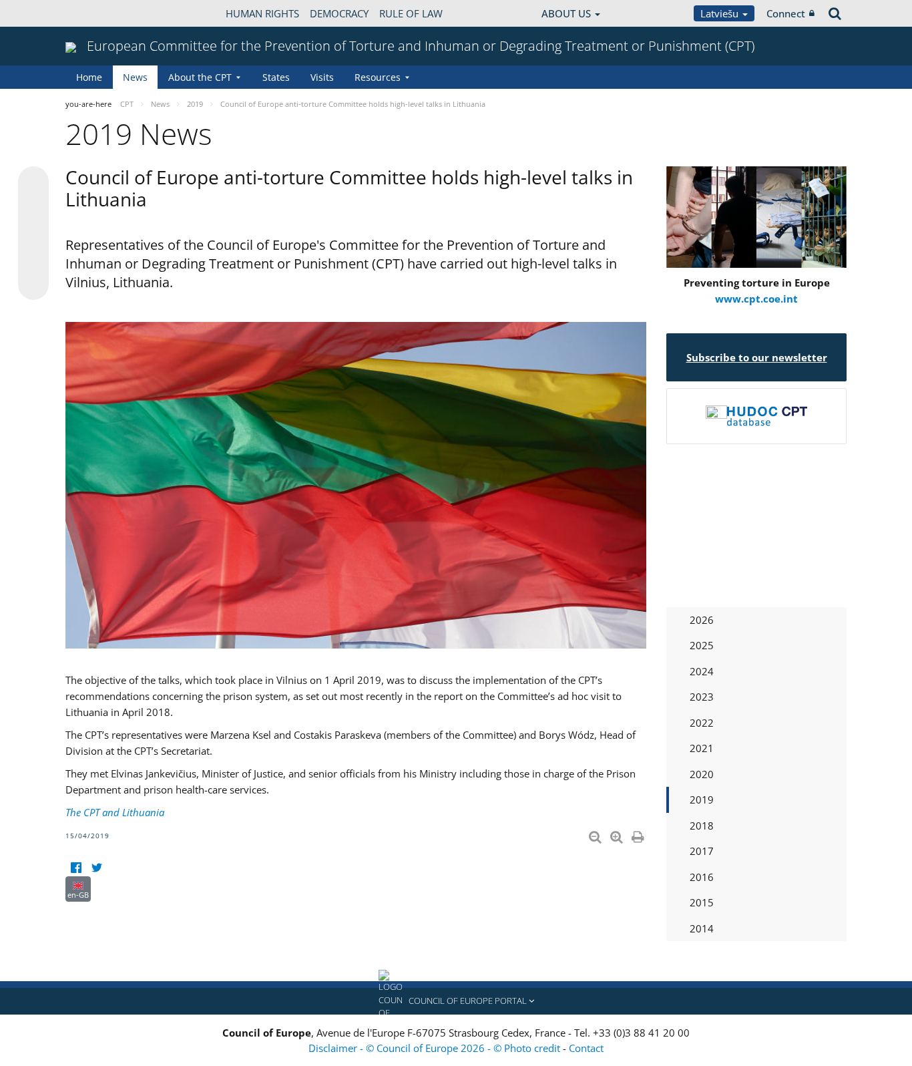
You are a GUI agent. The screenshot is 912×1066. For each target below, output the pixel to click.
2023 (702, 696)
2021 (702, 748)
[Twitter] (96, 868)
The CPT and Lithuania (114, 812)
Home (89, 77)
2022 (702, 722)
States (276, 77)
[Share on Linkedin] (33, 259)
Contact (586, 1048)
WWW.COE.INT (98, 13)
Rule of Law (411, 13)
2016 (702, 877)
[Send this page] (33, 285)
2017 (702, 851)
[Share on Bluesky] (33, 183)
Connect (785, 13)
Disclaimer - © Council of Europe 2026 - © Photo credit (435, 1048)
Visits (322, 77)
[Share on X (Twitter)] (33, 208)
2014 (702, 928)
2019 (702, 799)
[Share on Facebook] (33, 234)
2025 (702, 645)
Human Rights (262, 13)
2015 (702, 902)
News (135, 77)
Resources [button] (378, 77)
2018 (702, 825)
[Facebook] (75, 868)
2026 (702, 620)
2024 (702, 671)
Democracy (339, 13)
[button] (456, 1001)
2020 (702, 774)
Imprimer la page (639, 834)
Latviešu (720, 13)
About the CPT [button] (200, 77)
